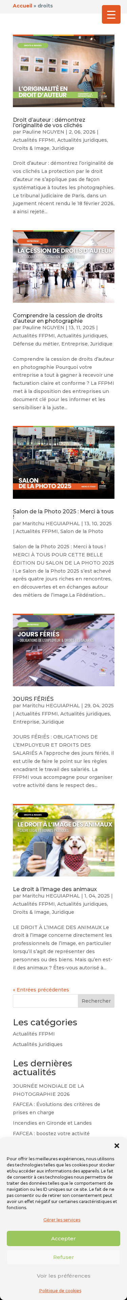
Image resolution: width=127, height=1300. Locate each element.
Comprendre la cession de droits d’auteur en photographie (58, 318)
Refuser (63, 1257)
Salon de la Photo (81, 531)
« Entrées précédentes (41, 990)
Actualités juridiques (82, 140)
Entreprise (74, 344)
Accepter (63, 1238)
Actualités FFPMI (34, 140)
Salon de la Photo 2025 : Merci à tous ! (63, 514)
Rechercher (96, 1001)
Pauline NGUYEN (43, 132)
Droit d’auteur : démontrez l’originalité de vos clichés (49, 123)
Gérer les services (61, 1219)
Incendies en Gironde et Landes (52, 1123)
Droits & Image (31, 148)
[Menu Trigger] (111, 14)
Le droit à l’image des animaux (55, 889)
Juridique (63, 148)
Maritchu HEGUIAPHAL (51, 523)
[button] (116, 1145)
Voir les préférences (63, 1276)
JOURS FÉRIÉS (33, 699)
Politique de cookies (60, 1290)
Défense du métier (36, 344)
